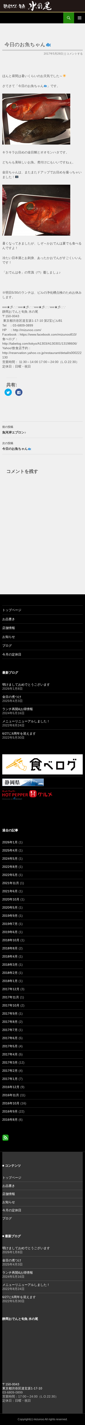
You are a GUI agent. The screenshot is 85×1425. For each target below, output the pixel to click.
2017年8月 (10, 1021)
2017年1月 (10, 1079)
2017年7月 (10, 1030)
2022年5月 (10, 875)
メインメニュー (79, 17)
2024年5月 (10, 858)
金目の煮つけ (11, 697)
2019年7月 (10, 924)
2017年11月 (10, 997)
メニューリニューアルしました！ (26, 721)
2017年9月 (10, 1013)
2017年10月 (10, 1005)
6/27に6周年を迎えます (19, 733)
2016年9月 (10, 1111)
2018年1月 (10, 981)
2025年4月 (10, 850)
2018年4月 (10, 956)
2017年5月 (10, 1046)
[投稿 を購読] (5, 1137)
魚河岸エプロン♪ (14, 429)
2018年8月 (10, 948)
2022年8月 (10, 867)
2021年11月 (10, 883)
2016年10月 (10, 1103)
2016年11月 (10, 1095)
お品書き (8, 619)
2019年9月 (10, 915)
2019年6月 (10, 932)
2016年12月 (10, 1087)
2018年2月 (10, 973)
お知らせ (8, 637)
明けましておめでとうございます (26, 684)
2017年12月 (10, 989)
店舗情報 (8, 628)
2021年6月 (10, 891)
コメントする (74, 53)
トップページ (11, 610)
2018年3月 (10, 964)
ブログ (7, 645)
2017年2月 (10, 1070)
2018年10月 (10, 940)
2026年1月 (10, 842)
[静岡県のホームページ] (23, 782)
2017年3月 (10, 1062)
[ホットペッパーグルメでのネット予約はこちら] (27, 794)
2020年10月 (10, 899)
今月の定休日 (11, 654)
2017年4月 (10, 1054)
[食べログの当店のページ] (42, 764)
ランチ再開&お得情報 (17, 709)
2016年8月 (10, 1119)
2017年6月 (10, 1038)
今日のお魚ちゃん (15, 446)
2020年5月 (10, 907)
